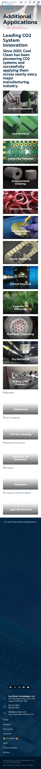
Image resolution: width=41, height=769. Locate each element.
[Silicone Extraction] (20, 202)
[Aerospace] (20, 478)
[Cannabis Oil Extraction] (20, 302)
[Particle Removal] (20, 277)
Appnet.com (20, 765)
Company (7, 724)
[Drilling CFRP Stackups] (20, 377)
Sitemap (29, 765)
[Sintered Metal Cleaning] (20, 177)
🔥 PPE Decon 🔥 (10, 738)
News (5, 743)
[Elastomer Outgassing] (20, 327)
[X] (26, 2)
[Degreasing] (20, 402)
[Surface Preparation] (20, 102)
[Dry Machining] (20, 352)
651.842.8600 (14, 705)
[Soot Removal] (20, 127)
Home (5, 719)
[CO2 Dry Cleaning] (20, 427)
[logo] (7, 5)
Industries (7, 733)
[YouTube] (39, 2)
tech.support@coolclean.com (20, 714)
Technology (8, 729)
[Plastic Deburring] (20, 252)
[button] (38, 5)
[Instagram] (30, 2)
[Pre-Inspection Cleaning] (20, 227)
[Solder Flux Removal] (20, 152)
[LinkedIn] (34, 2)
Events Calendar (10, 747)
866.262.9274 (14, 707)
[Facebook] (21, 2)
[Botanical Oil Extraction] (20, 453)
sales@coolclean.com (17, 712)
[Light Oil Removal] (20, 503)
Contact (6, 752)
